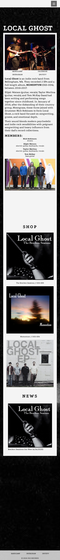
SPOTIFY (42, 75)
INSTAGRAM (17, 75)
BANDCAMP (17, 71)
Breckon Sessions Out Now (20, 449)
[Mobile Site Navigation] (54, 4)
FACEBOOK (42, 71)
